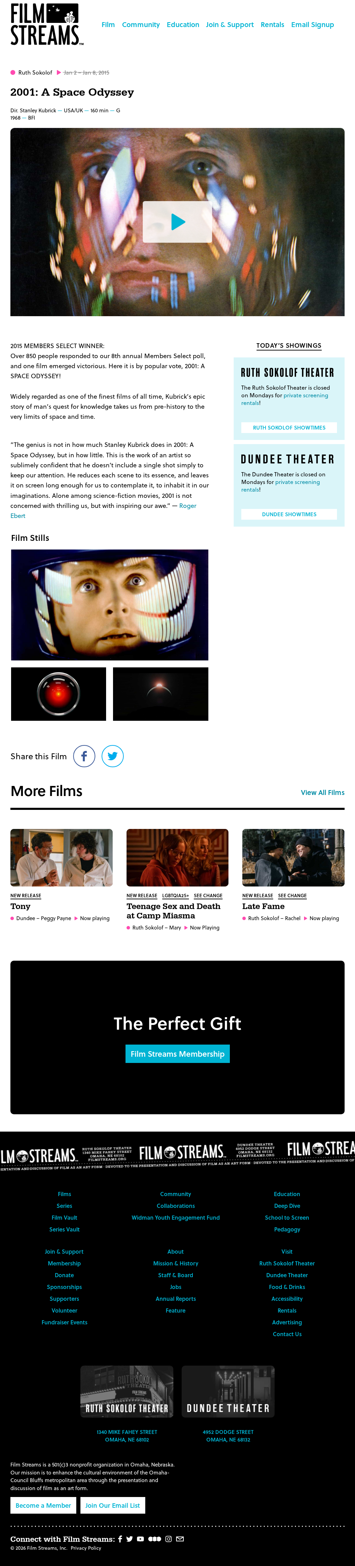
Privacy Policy (86, 1547)
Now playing (95, 918)
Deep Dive (287, 1206)
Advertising (287, 1322)
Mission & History (175, 1263)
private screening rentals (284, 399)
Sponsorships (64, 1287)
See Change (208, 895)
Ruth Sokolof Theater (287, 1263)
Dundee (25, 918)
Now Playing (204, 927)
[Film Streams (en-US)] (48, 24)
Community (141, 24)
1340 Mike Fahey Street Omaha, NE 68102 (127, 1436)
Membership (64, 1263)
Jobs (175, 1287)
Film (108, 24)
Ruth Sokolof (35, 72)
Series (64, 1206)
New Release (25, 895)
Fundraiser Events (64, 1322)
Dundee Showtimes (289, 514)
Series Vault (64, 1229)
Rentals (272, 24)
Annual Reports (176, 1299)
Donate (64, 1275)
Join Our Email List (113, 1505)
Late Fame (263, 906)
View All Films (323, 792)
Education (183, 24)
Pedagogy (287, 1229)
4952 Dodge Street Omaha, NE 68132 (228, 1436)
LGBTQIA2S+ (175, 895)
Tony (20, 906)
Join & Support (230, 24)
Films (64, 1194)
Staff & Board (175, 1275)
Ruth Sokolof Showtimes (289, 427)
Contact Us (287, 1334)
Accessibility (287, 1299)
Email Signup (312, 24)
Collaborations (176, 1206)
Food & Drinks (287, 1287)
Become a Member (43, 1505)
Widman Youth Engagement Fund (176, 1217)
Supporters (64, 1299)
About (175, 1251)
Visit (287, 1251)
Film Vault (64, 1217)
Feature (175, 1310)
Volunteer (64, 1310)
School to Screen (287, 1217)
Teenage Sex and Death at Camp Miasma (173, 911)
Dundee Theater (287, 1275)
